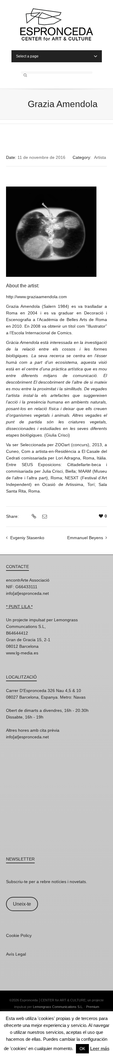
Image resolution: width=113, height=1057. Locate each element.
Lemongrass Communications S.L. (58, 1007)
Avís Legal (16, 954)
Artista (100, 157)
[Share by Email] (44, 517)
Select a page (27, 56)
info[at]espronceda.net (27, 593)
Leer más (99, 1048)
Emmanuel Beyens (85, 537)
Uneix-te (22, 904)
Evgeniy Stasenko (27, 537)
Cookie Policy (19, 935)
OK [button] (82, 1048)
